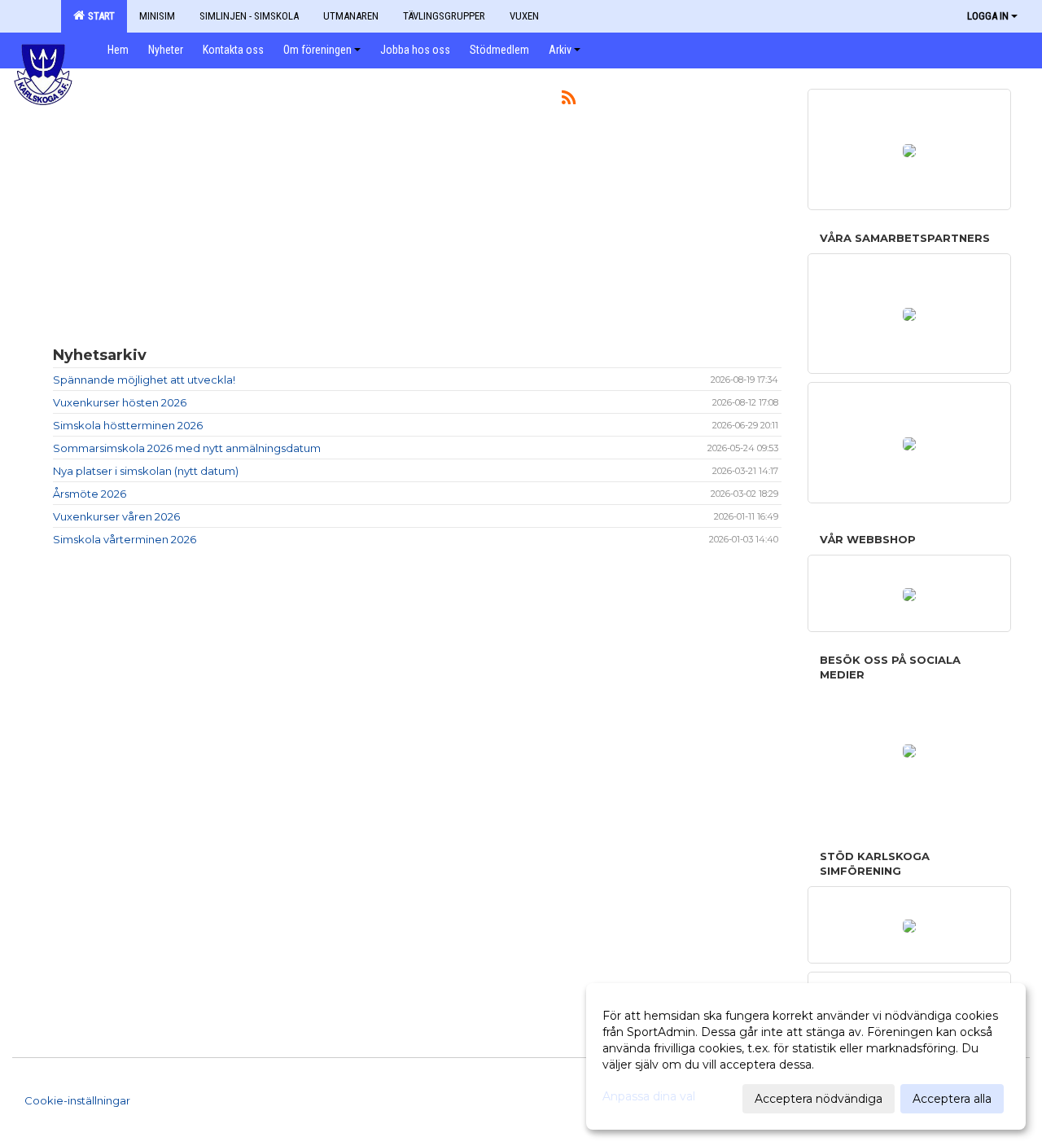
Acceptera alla (952, 1098)
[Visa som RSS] (569, 100)
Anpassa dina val (648, 1096)
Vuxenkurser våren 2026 (116, 516)
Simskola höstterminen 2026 (128, 425)
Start (99, 16)
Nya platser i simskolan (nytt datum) (146, 470)
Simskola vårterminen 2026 (124, 539)
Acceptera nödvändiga (818, 1098)
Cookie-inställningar (77, 1100)
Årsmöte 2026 (89, 493)
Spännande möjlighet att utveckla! (144, 379)
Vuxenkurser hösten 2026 (119, 402)
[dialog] (806, 1056)
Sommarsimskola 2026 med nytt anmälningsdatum (187, 447)
